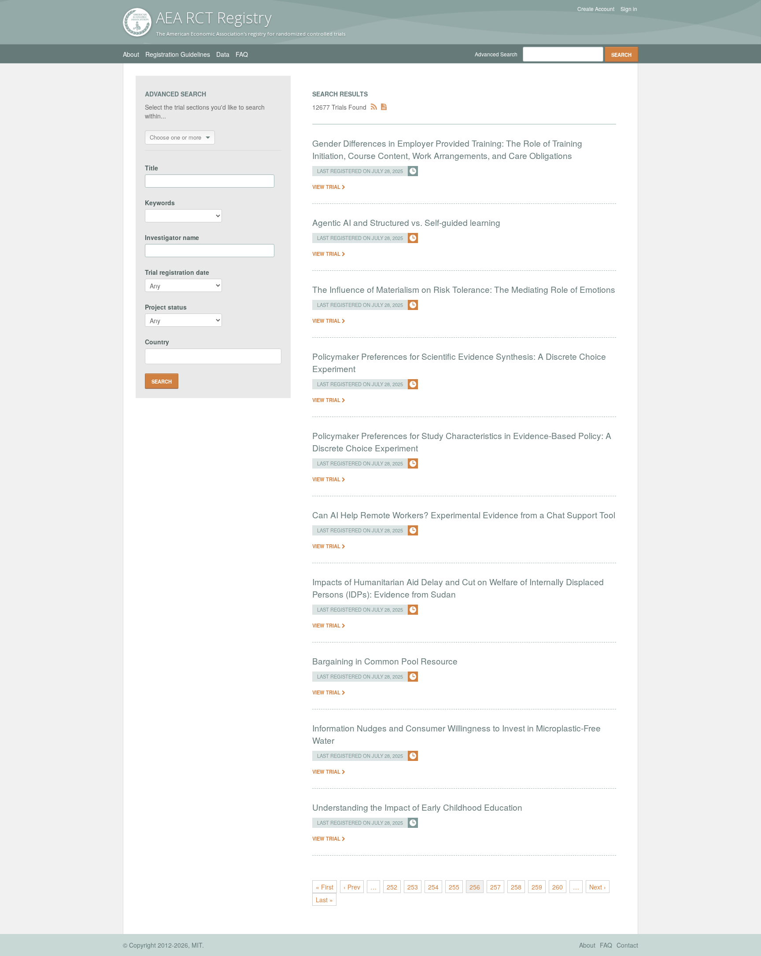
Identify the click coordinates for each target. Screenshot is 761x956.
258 (516, 886)
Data (222, 54)
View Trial (327, 186)
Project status (166, 307)
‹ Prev (352, 886)
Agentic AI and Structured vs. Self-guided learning (406, 222)
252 (392, 886)
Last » (324, 899)
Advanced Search (496, 54)
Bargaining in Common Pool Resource (385, 661)
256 (474, 886)
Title (151, 167)
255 (454, 886)
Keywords (160, 202)
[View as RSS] (374, 107)
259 (537, 886)
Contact (627, 945)
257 (495, 886)
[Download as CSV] (384, 107)
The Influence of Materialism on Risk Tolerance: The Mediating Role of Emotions (463, 289)
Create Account (595, 9)
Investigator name (172, 237)
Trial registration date (177, 272)
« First (324, 886)
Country (157, 341)
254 (433, 886)
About (131, 54)
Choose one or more (175, 137)
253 (412, 886)
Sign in (629, 9)
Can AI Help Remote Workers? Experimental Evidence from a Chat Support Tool (463, 514)
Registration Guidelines (177, 54)
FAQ (242, 54)
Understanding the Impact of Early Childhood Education (417, 807)
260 (557, 886)
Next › (597, 886)
